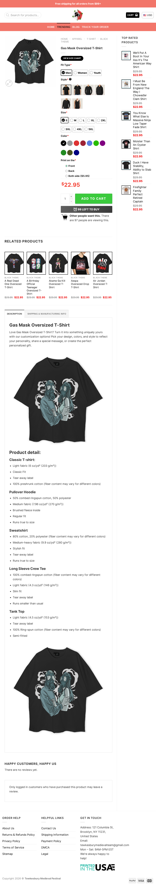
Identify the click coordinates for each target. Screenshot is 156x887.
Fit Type (66, 64)
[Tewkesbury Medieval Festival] (78, 15)
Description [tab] (14, 314)
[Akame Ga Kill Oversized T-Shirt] (58, 263)
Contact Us (48, 828)
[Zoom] (9, 83)
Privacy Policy (11, 841)
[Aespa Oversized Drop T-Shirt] (80, 263)
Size (64, 112)
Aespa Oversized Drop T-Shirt (80, 284)
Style (66, 79)
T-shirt (91, 38)
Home (51, 27)
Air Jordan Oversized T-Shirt (100, 284)
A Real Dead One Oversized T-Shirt (13, 284)
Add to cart (93, 198)
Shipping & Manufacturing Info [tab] (46, 314)
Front (71, 165)
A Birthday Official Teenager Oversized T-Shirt (34, 287)
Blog (76, 27)
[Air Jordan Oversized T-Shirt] (102, 263)
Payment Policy (51, 841)
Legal (44, 853)
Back (71, 170)
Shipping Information (55, 834)
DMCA (45, 847)
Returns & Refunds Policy (18, 834)
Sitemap (7, 853)
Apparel (77, 38)
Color (65, 135)
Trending (63, 27)
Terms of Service (13, 847)
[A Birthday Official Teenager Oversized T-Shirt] (36, 263)
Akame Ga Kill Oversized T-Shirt (57, 284)
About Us (8, 828)
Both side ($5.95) (79, 175)
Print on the (68, 160)
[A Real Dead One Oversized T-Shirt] (14, 263)
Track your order (95, 27)
